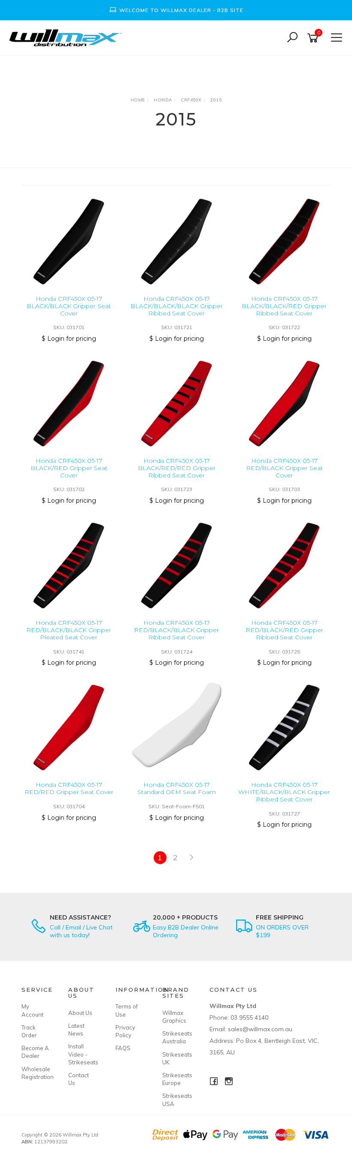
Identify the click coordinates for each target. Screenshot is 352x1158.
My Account (32, 1010)
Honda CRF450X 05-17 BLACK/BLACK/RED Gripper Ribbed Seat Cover (284, 306)
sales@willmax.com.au (260, 1029)
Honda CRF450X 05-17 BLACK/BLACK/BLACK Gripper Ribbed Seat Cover (176, 306)
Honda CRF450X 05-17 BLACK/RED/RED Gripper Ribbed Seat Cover (176, 468)
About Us (80, 1012)
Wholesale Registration (35, 1073)
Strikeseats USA (176, 1099)
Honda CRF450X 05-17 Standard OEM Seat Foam (176, 788)
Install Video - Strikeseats (82, 1054)
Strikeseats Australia (176, 1037)
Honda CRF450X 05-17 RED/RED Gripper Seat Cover (68, 788)
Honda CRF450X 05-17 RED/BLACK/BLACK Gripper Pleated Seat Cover (68, 630)
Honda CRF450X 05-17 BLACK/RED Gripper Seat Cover (68, 468)
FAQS (122, 1048)
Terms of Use (126, 1010)
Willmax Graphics (174, 1016)
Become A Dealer (35, 1052)
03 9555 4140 (249, 1017)
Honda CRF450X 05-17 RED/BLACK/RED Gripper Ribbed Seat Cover (284, 630)
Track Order (29, 1031)
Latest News (76, 1029)
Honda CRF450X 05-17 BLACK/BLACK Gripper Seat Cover (69, 306)
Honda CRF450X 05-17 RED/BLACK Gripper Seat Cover (284, 468)
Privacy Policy (125, 1031)
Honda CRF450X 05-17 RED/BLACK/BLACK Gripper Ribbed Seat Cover (176, 630)
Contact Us (78, 1079)
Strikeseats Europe (176, 1079)
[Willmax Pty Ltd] (67, 37)
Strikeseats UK (176, 1058)
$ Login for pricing (69, 338)
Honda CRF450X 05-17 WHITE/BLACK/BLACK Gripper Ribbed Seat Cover (284, 792)
